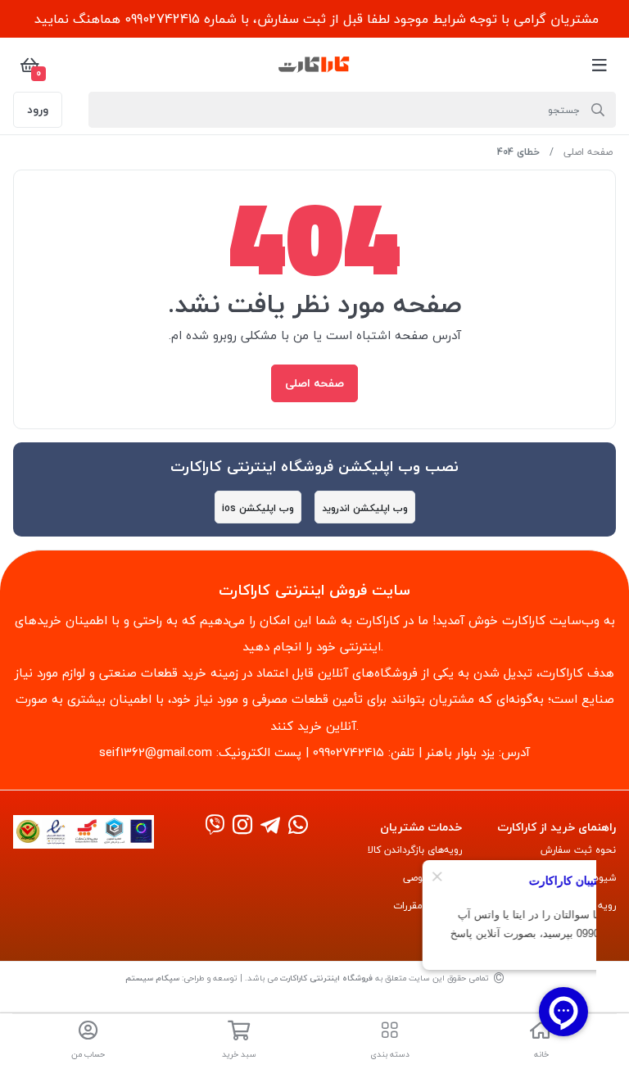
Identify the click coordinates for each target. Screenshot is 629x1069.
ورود (37, 109)
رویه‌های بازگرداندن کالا (415, 849)
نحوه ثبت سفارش (578, 849)
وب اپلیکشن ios (258, 508)
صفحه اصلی (588, 152)
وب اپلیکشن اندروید (365, 508)
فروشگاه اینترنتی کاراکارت (326, 978)
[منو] (599, 64)
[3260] (242, 826)
